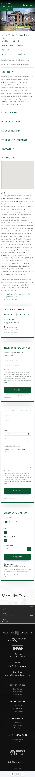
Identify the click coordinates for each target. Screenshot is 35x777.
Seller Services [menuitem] (17, 706)
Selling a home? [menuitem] (17, 708)
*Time (5, 438)
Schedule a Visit (24, 410)
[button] (3, 19)
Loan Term (8, 517)
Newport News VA (24, 294)
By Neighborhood (8, 615)
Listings (9, 294)
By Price (5, 621)
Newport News (8, 297)
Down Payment (9, 537)
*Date (5, 430)
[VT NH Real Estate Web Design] (17, 753)
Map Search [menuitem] (17, 722)
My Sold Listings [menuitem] (17, 711)
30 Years (9, 522)
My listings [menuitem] (17, 728)
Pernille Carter (6, 7)
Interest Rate (8, 545)
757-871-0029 (24, 5)
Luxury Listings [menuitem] (17, 725)
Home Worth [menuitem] (17, 694)
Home (3, 294)
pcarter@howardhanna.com (17, 673)
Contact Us (7, 332)
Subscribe (17, 390)
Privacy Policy (27, 497)
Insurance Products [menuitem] (17, 739)
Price (5, 529)
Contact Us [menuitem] (17, 742)
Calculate (17, 557)
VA (15, 294)
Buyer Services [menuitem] (17, 689)
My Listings (6, 609)
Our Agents (14, 332)
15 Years (18, 522)
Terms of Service (9, 498)
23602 (17, 297)
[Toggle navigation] (31, 5)
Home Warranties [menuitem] (17, 692)
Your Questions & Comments (12, 446)
